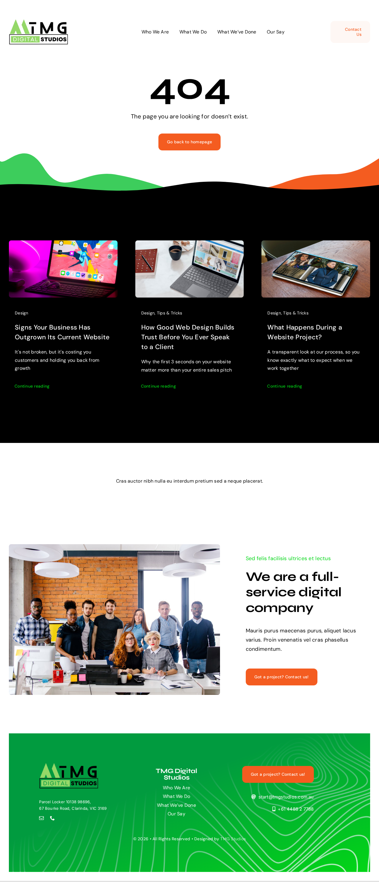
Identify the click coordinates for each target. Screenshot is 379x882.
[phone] (52, 818)
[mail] (41, 818)
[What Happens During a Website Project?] (315, 244)
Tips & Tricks (169, 313)
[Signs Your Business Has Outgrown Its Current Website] (63, 244)
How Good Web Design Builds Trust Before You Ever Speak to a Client (188, 337)
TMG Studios (233, 838)
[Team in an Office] (68, 765)
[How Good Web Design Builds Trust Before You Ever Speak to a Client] (189, 244)
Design (21, 313)
